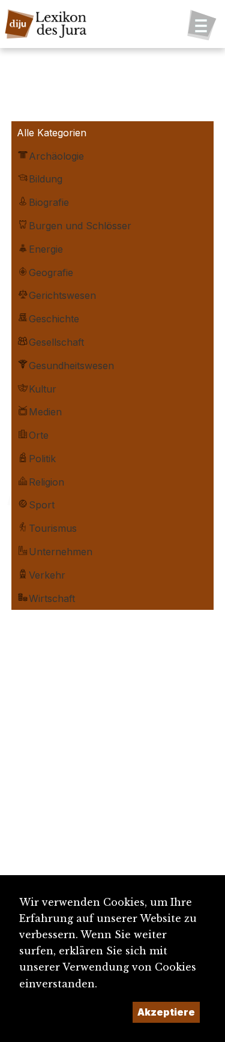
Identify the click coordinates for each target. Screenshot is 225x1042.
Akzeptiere (166, 1012)
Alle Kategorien (51, 133)
